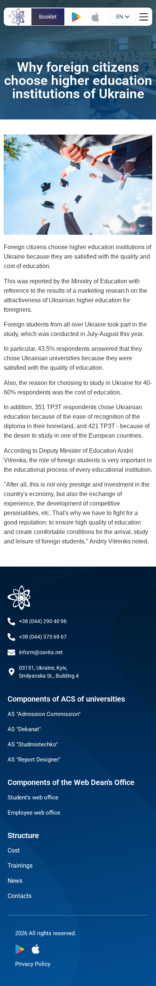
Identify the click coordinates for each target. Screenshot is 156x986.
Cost (14, 850)
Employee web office (34, 812)
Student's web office (33, 797)
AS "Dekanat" (24, 729)
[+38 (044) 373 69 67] (11, 637)
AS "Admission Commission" (44, 714)
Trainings (20, 865)
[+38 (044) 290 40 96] (11, 621)
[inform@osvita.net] (11, 652)
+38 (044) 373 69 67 (43, 637)
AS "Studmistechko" (33, 744)
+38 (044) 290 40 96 (43, 621)
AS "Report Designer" (34, 759)
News (15, 880)
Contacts (19, 896)
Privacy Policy (32, 964)
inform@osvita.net (41, 652)
